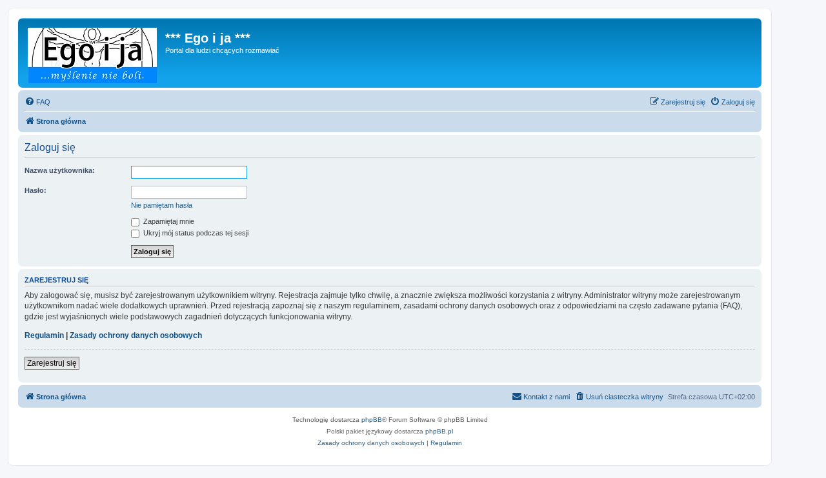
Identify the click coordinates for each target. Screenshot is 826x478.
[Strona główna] (93, 53)
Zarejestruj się (52, 363)
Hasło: (35, 190)
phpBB (371, 419)
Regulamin (44, 335)
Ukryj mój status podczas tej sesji (194, 233)
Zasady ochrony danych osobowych (136, 335)
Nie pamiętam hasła (161, 205)
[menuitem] (37, 102)
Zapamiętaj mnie (167, 221)
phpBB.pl (439, 431)
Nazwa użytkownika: (60, 170)
